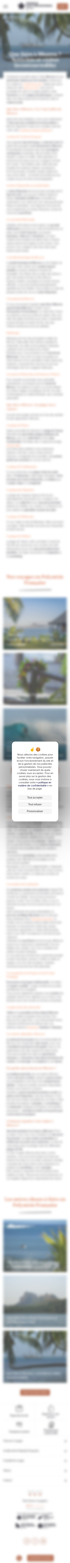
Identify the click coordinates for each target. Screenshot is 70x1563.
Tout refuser (35, 804)
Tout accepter (35, 797)
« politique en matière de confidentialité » (34, 784)
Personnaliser (35, 811)
